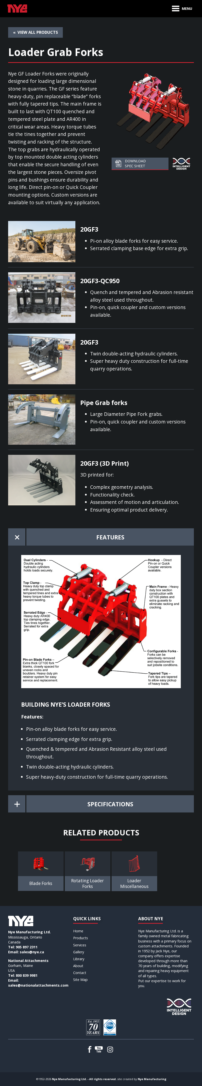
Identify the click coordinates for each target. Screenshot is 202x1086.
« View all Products (35, 32)
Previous (13, 869)
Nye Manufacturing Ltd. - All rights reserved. (84, 1079)
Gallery (78, 952)
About (78, 965)
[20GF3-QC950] (41, 297)
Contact (79, 972)
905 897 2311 (26, 947)
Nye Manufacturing (152, 1079)
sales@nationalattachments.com (38, 985)
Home (78, 931)
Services (79, 945)
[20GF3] (41, 241)
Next (189, 869)
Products (80, 938)
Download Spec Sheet (135, 163)
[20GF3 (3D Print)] (41, 479)
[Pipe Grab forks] (41, 419)
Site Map (80, 979)
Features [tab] (110, 537)
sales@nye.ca (32, 952)
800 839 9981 (26, 975)
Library (78, 959)
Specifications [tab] (110, 804)
